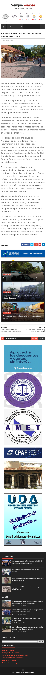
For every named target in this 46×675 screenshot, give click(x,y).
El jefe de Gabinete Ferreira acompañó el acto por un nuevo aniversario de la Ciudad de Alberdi (27, 611)
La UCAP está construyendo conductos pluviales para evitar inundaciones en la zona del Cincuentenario (27, 602)
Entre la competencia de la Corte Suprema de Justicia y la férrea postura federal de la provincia (27, 562)
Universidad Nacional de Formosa (13, 658)
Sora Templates (29, 673)
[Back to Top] (23, 670)
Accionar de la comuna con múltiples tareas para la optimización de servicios (22, 317)
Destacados (9, 40)
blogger (41, 338)
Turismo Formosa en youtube (12, 663)
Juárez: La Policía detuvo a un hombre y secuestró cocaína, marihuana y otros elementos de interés (27, 628)
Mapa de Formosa (8, 650)
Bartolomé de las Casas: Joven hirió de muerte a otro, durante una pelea (26, 619)
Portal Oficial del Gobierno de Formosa (15, 655)
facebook (34, 338)
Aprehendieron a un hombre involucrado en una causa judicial (20, 278)
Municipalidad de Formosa (11, 653)
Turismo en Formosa (9, 660)
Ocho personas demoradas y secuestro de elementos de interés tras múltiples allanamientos (22, 297)
